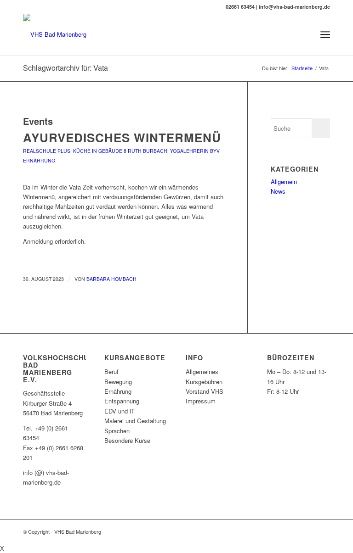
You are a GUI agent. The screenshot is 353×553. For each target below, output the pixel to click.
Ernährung (39, 160)
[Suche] (305, 34)
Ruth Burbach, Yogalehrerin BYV (174, 150)
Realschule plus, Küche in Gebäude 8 (74, 150)
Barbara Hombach (111, 278)
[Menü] (325, 34)
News (278, 191)
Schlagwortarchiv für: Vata (65, 67)
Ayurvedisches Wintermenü (122, 137)
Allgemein (284, 181)
